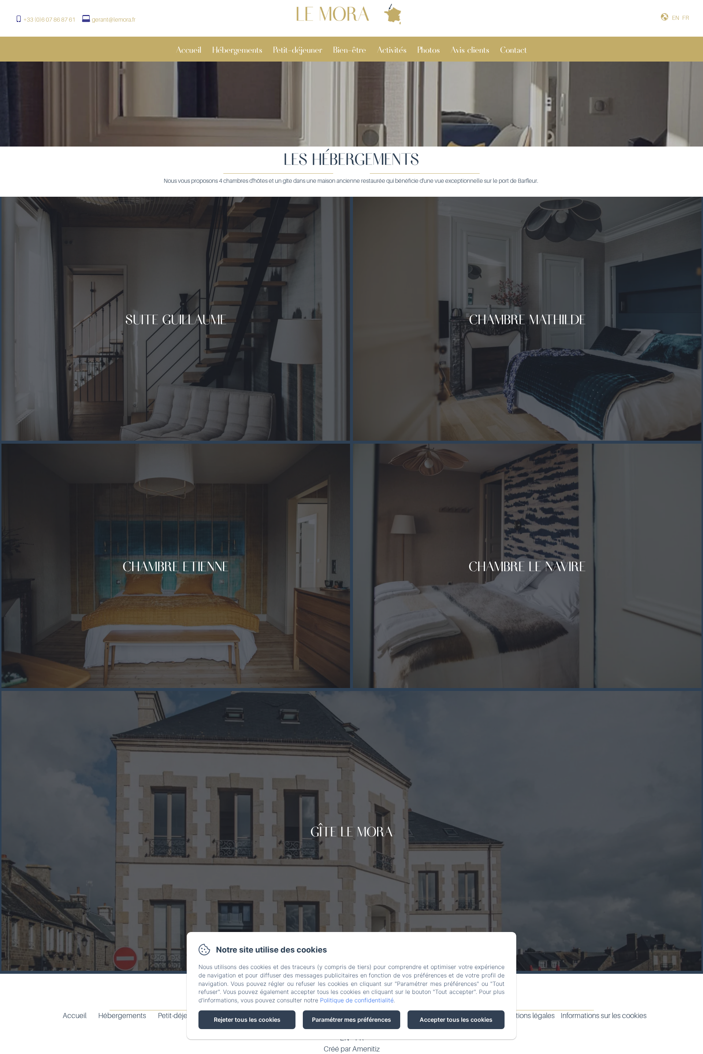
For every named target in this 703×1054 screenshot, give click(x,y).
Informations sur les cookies (604, 1015)
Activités (391, 49)
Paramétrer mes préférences (351, 1019)
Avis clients (470, 49)
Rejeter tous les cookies (247, 1019)
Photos (428, 49)
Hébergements (237, 49)
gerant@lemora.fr (113, 19)
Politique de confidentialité (357, 1000)
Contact (513, 49)
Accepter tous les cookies (456, 1019)
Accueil (188, 49)
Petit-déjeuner (297, 49)
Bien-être (349, 49)
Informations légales (523, 1015)
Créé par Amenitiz (352, 1048)
